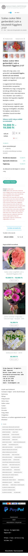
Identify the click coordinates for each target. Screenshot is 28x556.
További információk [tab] (14, 228)
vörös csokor (12, 219)
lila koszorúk (18, 447)
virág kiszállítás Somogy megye (10, 474)
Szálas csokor (10, 189)
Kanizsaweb (18, 551)
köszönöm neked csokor (11, 202)
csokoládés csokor (10, 194)
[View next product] (24, 39)
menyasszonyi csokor (10, 204)
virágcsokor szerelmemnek (15, 217)
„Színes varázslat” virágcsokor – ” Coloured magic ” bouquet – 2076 (14, 317)
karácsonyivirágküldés (19, 442)
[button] (23, 43)
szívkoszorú (16, 459)
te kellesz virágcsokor (10, 210)
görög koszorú (6, 439)
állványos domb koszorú (8, 487)
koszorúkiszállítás (13, 444)
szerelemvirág (17, 457)
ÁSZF (14, 520)
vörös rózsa (5, 485)
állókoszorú (17, 492)
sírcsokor (4, 464)
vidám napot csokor (7, 212)
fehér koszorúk (6, 437)
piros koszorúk (6, 454)
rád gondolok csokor (13, 207)
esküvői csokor (9, 199)
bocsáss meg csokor (17, 192)
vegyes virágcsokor (20, 210)
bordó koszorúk (6, 432)
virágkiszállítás (6, 219)
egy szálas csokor (16, 197)
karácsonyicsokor (6, 442)
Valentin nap (5, 467)
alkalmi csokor (10, 190)
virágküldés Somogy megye (9, 479)
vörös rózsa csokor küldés (17, 485)
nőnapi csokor (6, 205)
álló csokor (15, 190)
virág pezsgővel (10, 215)
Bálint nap (15, 432)
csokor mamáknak (15, 195)
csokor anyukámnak (18, 194)
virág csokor (14, 212)
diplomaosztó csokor (7, 197)
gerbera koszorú (16, 437)
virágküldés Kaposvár (7, 477)
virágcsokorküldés (7, 469)
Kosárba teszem (9, 182)
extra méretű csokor (17, 199)
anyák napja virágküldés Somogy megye (12, 429)
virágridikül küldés (7, 482)
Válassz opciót (14, 280)
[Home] (1, 30)
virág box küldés (15, 467)
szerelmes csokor (6, 459)
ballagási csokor (9, 192)
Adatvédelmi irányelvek (14, 522)
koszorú (4, 444)
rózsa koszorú (15, 454)
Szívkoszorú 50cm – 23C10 (14, 353)
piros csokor (5, 207)
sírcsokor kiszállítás (14, 464)
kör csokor (16, 200)
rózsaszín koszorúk (7, 457)
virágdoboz (17, 469)
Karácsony (15, 439)
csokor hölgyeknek (7, 195)
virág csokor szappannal (12, 214)
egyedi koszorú (15, 434)
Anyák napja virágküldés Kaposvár (10, 427)
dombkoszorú (5, 434)
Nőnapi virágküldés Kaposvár (9, 452)
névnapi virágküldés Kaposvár (9, 449)
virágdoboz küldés (7, 472)
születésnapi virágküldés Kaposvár (11, 462)
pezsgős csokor (21, 205)
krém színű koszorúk (7, 447)
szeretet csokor (9, 209)
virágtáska (17, 482)
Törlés (16, 138)
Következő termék (8, 38)
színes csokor (16, 209)
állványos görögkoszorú (8, 490)
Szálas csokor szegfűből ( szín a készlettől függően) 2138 (14, 273)
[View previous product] (4, 39)
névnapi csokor (19, 204)
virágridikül (21, 479)
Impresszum (14, 517)
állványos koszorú (7, 492)
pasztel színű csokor (13, 205)
